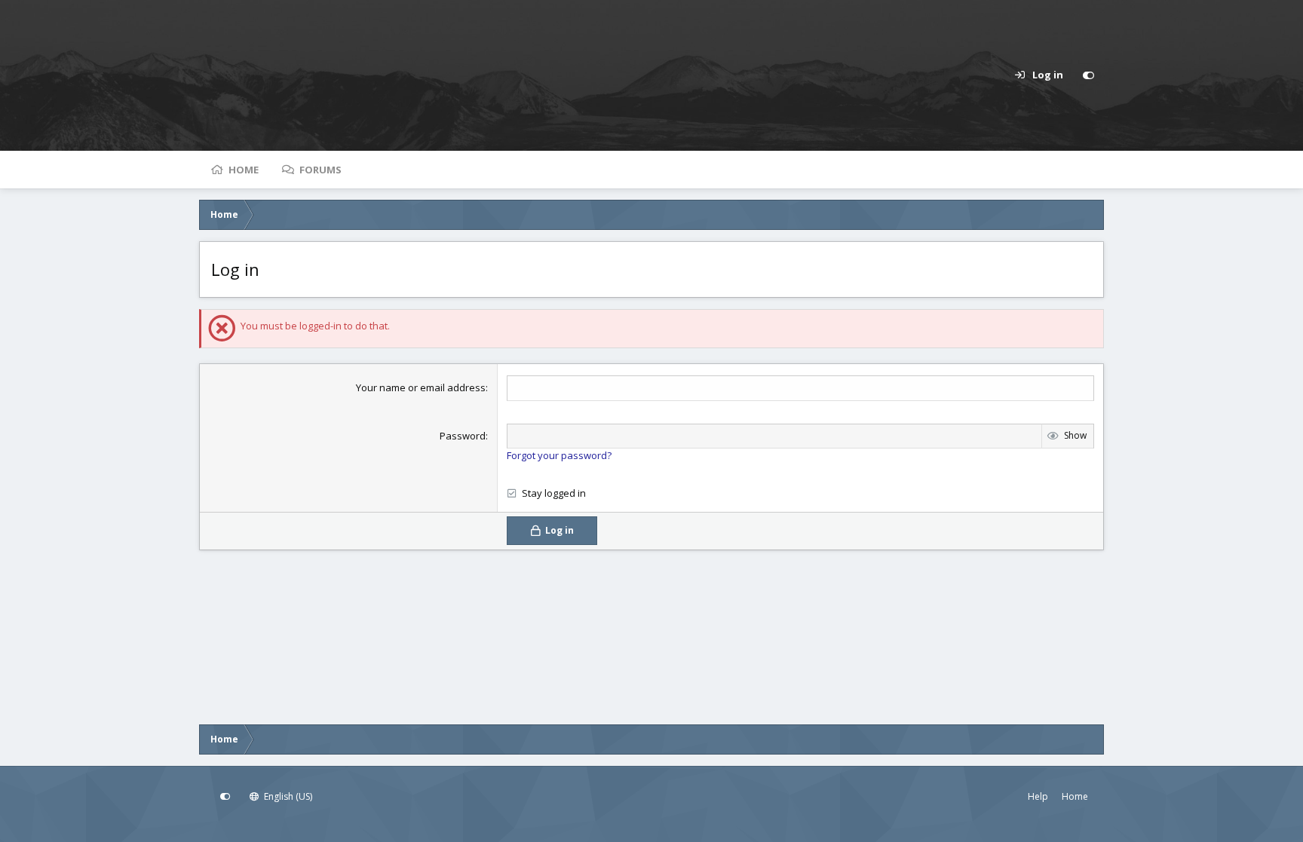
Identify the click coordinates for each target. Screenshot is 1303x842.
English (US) (287, 796)
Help (1038, 796)
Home (243, 169)
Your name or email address (421, 387)
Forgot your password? (559, 455)
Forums (320, 169)
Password (463, 435)
